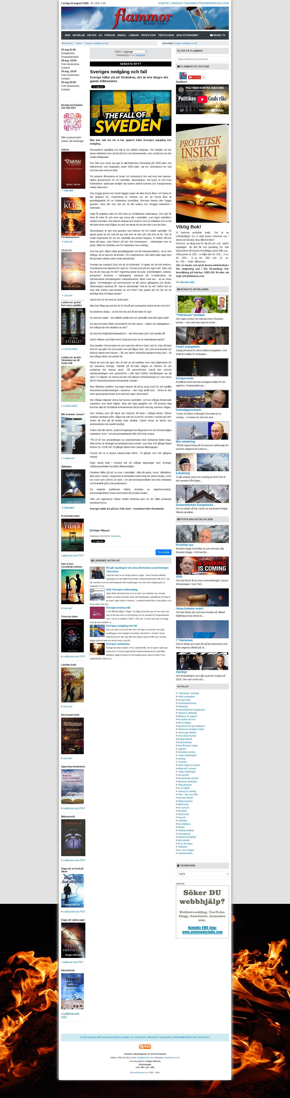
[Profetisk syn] (202, 534)
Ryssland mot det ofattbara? (191, 726)
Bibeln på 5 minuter (187, 768)
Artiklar (78, 35)
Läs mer (68, 295)
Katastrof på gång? (187, 837)
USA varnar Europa (187, 736)
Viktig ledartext (185, 785)
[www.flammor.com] (145, 18)
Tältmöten (182, 847)
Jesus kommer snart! (189, 608)
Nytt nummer (184, 840)
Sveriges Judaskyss (118, 644)
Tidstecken (166, 35)
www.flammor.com (172, 1057)
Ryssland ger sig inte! (188, 778)
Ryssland (182, 811)
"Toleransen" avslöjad (190, 314)
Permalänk (115, 536)
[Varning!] (202, 661)
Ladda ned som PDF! (72, 555)
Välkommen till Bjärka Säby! (191, 729)
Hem (68, 35)
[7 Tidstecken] (202, 629)
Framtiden (182, 820)
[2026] (202, 566)
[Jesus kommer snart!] (202, 597)
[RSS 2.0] (145, 1046)
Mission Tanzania (184, 3)
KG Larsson (183, 807)
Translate (140, 55)
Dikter (91, 35)
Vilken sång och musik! (189, 765)
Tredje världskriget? (187, 755)
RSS (226, 3)
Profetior (148, 35)
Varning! (181, 671)
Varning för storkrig (187, 791)
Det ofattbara (184, 824)
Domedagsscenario (188, 409)
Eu (100, 35)
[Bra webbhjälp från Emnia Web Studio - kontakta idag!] (202, 911)
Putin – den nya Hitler (188, 794)
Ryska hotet (183, 814)
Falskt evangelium (188, 346)
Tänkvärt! (182, 762)
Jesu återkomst (187, 35)
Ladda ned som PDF (74, 911)
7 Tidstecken (184, 640)
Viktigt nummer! (185, 801)
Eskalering (183, 473)
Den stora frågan (186, 850)
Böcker (140, 1037)
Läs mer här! (187, 282)
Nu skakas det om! (187, 719)
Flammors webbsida (187, 713)
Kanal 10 (127, 1037)
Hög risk (182, 817)
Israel (122, 35)
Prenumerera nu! (210, 3)
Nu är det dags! (185, 843)
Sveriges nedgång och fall (96, 43)
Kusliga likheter (185, 739)
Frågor (110, 35)
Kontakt (164, 3)
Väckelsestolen (185, 853)
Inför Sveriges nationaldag (121, 589)
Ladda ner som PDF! (74, 656)
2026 (179, 576)
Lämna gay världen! (187, 732)
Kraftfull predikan (186, 830)
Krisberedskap (185, 742)
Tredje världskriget (187, 771)
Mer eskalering (185, 441)
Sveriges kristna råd (118, 607)
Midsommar (183, 804)
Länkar (134, 35)
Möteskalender (109, 1037)
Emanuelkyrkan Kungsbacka (194, 504)
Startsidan (68, 43)
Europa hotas (184, 378)
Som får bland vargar (188, 745)
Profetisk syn (184, 544)
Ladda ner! (69, 458)
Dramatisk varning (186, 752)
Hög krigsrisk (184, 834)
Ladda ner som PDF (72, 962)
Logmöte (182, 749)
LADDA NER (70, 349)
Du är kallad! (184, 788)
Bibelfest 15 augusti (187, 716)
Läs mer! (69, 507)
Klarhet (181, 827)
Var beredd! (183, 775)
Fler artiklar (163, 552)
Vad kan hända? (185, 798)
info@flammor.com (145, 1057)
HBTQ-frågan (184, 723)
